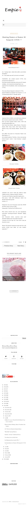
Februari (7, 455)
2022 (5, 386)
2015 (5, 401)
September (7, 413)
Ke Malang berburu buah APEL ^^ (12, 440)
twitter (5, 358)
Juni (6, 446)
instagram (14, 358)
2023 (5, 384)
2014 (5, 403)
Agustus (7, 415)
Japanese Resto (14, 33)
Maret (6, 452)
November (7, 409)
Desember (7, 407)
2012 (5, 459)
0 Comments (7, 242)
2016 (5, 399)
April (6, 450)
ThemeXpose (15, 501)
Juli (5, 418)
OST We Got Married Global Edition (13, 429)
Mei (6, 448)
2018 (5, 395)
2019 (5, 393)
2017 (5, 397)
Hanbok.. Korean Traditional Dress (13, 434)
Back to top (21, 503)
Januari (6, 457)
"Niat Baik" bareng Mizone (11, 431)
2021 (5, 389)
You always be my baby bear (11, 437)
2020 (5, 391)
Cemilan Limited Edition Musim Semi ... (11, 278)
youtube (21, 358)
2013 (5, 405)
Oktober (7, 411)
